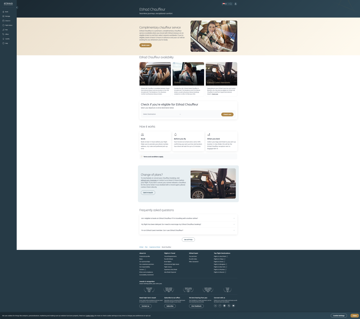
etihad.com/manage (149, 180)
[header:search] (231, 4)
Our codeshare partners (146, 264)
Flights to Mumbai (219, 269)
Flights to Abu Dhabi (220, 256)
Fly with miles (193, 259)
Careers (141, 269)
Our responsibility (144, 267)
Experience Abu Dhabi (170, 269)
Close (355, 316)
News (141, 259)
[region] (180, 315)
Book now (147, 45)
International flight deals (171, 264)
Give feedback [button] (196, 306)
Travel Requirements (170, 256)
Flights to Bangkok (219, 264)
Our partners (193, 256)
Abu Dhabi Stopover (170, 272)
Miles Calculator (194, 261)
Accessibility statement (146, 275)
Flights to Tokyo (219, 259)
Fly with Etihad (168, 259)
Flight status (168, 267)
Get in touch (148, 192)
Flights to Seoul (218, 261)
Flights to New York (219, 267)
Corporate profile (144, 256)
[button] (16, 7)
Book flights (167, 261)
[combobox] (162, 114)
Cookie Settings (339, 316)
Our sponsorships (144, 261)
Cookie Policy (90, 316)
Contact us (145, 306)
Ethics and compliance (146, 272)
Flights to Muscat (219, 272)
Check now (215, 94)
